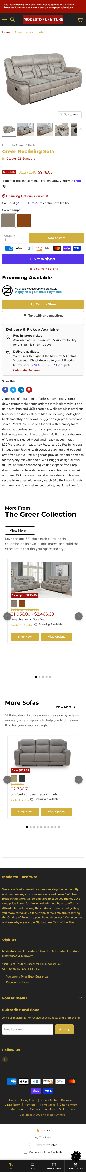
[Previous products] (7, 616)
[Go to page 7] (48, 827)
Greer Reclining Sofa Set (28, 619)
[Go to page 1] (36, 677)
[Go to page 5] (50, 677)
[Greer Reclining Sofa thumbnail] (9, 129)
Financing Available (27, 278)
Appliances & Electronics (60, 1109)
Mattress (30, 1105)
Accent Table (49, 1100)
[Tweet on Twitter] (13, 390)
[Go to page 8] (52, 827)
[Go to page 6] (45, 827)
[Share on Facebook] (5, 390)
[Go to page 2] (39, 677)
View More (18, 530)
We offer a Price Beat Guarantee (27, 977)
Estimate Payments (48, 292)
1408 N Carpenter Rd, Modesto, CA (39, 964)
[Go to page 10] (59, 827)
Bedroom (66, 1100)
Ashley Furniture (20, 800)
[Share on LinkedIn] (21, 390)
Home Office (47, 1105)
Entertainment (68, 1105)
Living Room (28, 1100)
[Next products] (79, 616)
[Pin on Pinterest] (29, 390)
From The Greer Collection (20, 145)
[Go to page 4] (47, 677)
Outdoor (35, 1109)
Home (6, 32)
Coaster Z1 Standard (20, 159)
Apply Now (23, 292)
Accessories (18, 1109)
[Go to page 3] (43, 677)
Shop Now (25, 637)
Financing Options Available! (26, 196)
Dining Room (12, 1105)
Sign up (64, 1029)
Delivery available (17, 982)
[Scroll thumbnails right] (80, 130)
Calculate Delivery (26, 370)
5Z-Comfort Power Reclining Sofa (34, 794)
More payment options (43, 268)
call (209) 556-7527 (41, 365)
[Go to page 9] (55, 827)
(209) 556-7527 (27, 203)
